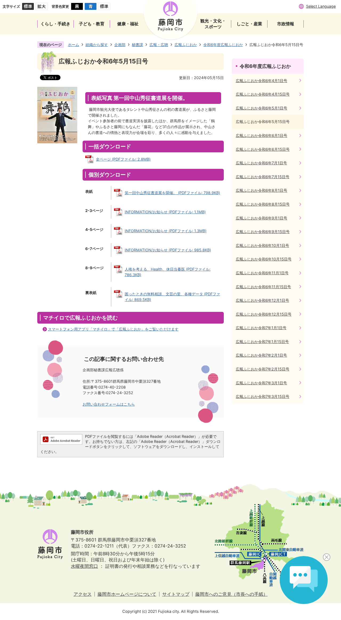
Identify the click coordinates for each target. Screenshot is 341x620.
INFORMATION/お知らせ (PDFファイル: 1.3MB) (165, 231)
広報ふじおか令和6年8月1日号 (261, 190)
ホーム (73, 44)
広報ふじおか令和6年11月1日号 (262, 273)
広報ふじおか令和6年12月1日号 (262, 300)
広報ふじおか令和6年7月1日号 (261, 163)
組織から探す (97, 44)
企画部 (119, 44)
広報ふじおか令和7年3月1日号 (261, 383)
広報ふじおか (185, 44)
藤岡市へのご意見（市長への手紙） (231, 594)
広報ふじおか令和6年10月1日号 (262, 245)
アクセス (83, 594)
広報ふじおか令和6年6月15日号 (263, 149)
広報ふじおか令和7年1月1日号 (261, 327)
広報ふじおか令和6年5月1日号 (261, 108)
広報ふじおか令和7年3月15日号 (262, 396)
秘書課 (137, 44)
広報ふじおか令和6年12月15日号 (263, 314)
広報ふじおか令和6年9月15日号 (263, 231)
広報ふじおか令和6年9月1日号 (261, 218)
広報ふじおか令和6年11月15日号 (263, 286)
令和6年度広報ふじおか (223, 44)
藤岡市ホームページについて (127, 594)
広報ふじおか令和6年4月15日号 (263, 94)
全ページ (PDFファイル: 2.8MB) (123, 159)
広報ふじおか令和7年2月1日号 (261, 355)
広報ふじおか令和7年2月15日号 (262, 369)
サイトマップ (175, 594)
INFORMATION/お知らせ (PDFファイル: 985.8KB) (168, 250)
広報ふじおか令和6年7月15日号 (262, 176)
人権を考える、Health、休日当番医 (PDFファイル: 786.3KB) (167, 272)
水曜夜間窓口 (84, 566)
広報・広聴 (158, 44)
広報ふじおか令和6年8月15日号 (263, 204)
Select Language (321, 6)
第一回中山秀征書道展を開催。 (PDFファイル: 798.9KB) (172, 192)
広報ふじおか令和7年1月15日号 (262, 341)
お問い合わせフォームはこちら (109, 404)
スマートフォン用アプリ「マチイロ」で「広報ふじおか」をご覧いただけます (113, 329)
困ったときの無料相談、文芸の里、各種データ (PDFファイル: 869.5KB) (172, 297)
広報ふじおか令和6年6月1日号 (261, 135)
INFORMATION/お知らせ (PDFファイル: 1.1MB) (165, 212)
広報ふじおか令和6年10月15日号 (263, 259)
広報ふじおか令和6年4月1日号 (261, 80)
